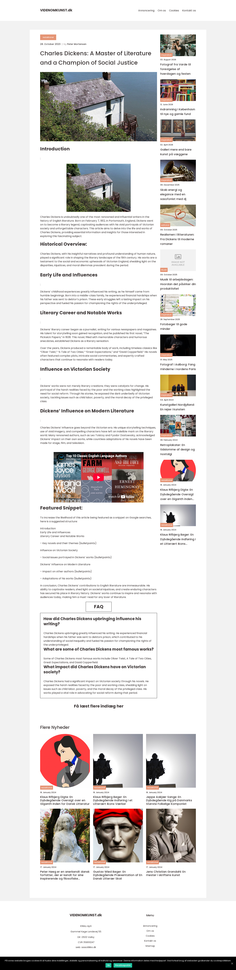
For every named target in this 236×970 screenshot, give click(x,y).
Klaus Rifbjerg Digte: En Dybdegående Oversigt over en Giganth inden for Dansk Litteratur (177, 494)
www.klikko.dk (88, 947)
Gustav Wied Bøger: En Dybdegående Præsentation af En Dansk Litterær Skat (117, 875)
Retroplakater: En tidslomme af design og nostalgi (177, 449)
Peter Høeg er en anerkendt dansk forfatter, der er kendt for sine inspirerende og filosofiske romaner (65, 875)
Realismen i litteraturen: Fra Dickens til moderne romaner (177, 239)
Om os (162, 10)
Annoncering (146, 10)
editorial (165, 225)
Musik (164, 269)
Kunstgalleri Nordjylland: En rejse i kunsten (177, 407)
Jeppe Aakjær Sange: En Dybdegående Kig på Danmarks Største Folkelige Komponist (169, 800)
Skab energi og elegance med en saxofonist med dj (173, 194)
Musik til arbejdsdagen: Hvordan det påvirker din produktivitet (178, 284)
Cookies (174, 10)
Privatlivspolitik (123, 965)
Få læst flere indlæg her (98, 706)
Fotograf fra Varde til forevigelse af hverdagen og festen (175, 69)
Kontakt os (189, 10)
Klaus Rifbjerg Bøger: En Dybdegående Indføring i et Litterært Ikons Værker (178, 539)
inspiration (166, 55)
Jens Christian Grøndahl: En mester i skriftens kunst (166, 873)
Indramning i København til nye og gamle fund (177, 111)
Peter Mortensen (76, 44)
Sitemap (150, 946)
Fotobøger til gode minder (173, 326)
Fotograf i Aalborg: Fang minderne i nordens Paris (178, 366)
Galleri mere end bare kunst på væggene (176, 152)
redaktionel (48, 37)
